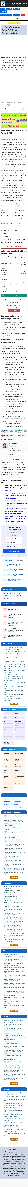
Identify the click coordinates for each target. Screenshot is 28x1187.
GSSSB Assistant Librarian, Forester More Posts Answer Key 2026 (14, 1030)
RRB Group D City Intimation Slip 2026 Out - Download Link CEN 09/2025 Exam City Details (15, 519)
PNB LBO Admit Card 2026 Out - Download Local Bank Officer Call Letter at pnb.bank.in (16, 503)
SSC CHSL (12, 593)
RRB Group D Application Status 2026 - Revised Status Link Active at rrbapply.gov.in (15, 511)
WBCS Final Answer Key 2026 (13, 1020)
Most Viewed (20, 560)
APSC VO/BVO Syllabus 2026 (13, 1116)
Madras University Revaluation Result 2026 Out (15, 575)
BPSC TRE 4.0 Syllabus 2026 (13, 1103)
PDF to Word (6, 804)
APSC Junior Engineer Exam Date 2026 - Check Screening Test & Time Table (16, 488)
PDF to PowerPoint (8, 807)
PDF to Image (18, 807)
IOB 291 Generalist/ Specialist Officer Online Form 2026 (15, 579)
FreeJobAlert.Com (16, 3)
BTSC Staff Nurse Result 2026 (13, 963)
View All (14, 704)
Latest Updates (8, 560)
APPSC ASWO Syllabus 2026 (13, 1108)
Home (2, 9)
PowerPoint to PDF (8, 801)
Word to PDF (6, 799)
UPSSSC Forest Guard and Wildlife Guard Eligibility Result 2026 (13, 971)
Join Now (14, 310)
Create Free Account (14, 551)
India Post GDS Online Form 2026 (14, 651)
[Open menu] (9, 9)
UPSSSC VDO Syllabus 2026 (13, 1114)
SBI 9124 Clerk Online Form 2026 (14, 664)
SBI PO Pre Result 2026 (11, 954)
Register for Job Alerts (14, 246)
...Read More (11, 454)
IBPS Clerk (6, 595)
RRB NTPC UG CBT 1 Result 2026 (14, 957)
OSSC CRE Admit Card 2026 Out (14, 933)
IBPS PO (19, 593)
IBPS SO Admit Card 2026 (12, 907)
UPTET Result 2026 (10, 995)
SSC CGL (6, 593)
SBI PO (12, 595)
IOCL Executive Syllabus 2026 (13, 1123)
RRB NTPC (6, 598)
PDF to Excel (15, 804)
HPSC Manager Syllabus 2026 (13, 1129)
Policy (9, 1149)
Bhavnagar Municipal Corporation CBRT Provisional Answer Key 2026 (14, 1024)
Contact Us (16, 1149)
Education (16, 15)
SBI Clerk (18, 595)
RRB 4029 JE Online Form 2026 (14, 662)
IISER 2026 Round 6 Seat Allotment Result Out (13, 565)
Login (23, 15)
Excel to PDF (15, 799)
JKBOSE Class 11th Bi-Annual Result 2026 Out (15, 570)
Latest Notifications (6, 15)
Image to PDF (18, 801)
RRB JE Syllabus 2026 (11, 1131)
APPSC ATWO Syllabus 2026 (13, 1105)
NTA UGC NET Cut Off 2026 (14, 584)
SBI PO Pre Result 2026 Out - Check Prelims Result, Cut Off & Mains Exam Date (15, 495)
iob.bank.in (18, 242)
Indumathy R (6, 105)
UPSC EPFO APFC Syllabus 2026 (14, 1097)
